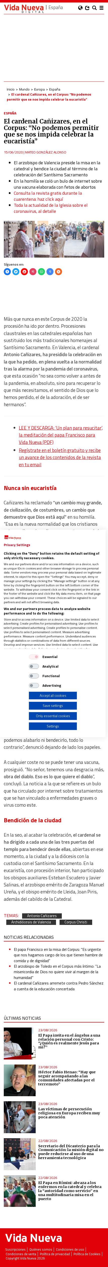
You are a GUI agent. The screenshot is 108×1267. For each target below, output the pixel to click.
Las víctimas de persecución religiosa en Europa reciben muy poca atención (69, 1113)
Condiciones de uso (70, 1249)
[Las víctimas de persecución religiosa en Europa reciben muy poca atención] (20, 1117)
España (54, 89)
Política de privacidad (55, 1254)
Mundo (24, 89)
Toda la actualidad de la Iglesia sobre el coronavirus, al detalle (51, 208)
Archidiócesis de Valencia (31, 922)
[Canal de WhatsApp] (41, 271)
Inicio (11, 89)
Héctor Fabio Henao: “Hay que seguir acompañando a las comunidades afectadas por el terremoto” (67, 1078)
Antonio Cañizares (42, 916)
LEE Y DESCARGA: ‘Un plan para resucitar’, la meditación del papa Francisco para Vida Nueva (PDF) (61, 435)
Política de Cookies (87, 1254)
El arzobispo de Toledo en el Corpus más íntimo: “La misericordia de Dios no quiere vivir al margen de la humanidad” (57, 971)
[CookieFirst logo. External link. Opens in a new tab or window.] (13, 537)
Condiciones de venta (21, 1254)
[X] (15, 271)
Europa (39, 89)
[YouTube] (24, 271)
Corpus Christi (76, 922)
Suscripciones (15, 1249)
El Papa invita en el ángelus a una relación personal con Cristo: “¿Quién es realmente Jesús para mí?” (69, 1041)
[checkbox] (34, 656)
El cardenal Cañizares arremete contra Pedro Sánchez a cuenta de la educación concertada (58, 986)
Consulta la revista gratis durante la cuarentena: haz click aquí (48, 196)
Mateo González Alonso (45, 152)
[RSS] (58, 271)
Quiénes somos (40, 1249)
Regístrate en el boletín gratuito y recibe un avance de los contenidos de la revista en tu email (60, 457)
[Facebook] (7, 271)
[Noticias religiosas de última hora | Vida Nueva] (24, 8)
